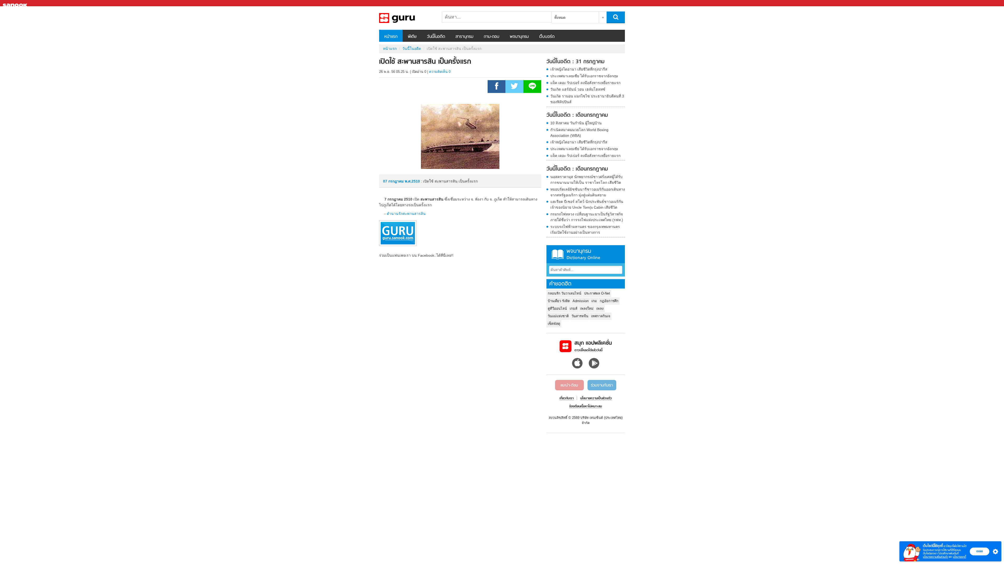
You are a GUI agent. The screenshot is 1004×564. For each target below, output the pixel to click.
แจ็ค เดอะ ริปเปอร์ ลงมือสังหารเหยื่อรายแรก (585, 83)
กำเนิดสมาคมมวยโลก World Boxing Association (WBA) (579, 133)
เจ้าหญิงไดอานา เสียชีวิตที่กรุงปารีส (578, 69)
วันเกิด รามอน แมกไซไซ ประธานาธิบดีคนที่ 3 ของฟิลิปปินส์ (587, 99)
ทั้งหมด (560, 17)
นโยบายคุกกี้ (959, 556)
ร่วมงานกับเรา (602, 385)
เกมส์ (573, 308)
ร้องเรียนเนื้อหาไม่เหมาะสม (585, 406)
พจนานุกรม (519, 36)
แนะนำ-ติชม (569, 385)
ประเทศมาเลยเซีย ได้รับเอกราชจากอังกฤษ (584, 76)
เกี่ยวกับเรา (567, 398)
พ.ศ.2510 (412, 181)
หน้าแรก (390, 36)
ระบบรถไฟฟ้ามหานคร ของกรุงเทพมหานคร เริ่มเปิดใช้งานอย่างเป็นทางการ (585, 229)
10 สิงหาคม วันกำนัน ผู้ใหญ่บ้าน (576, 123)
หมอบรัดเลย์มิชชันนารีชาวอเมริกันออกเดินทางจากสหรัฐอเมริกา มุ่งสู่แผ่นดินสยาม (587, 192)
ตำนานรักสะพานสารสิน (406, 214)
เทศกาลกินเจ (600, 316)
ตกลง (979, 551)
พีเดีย (412, 36)
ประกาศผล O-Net (597, 293)
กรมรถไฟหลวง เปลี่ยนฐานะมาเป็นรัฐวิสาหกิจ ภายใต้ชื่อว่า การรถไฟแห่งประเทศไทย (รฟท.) (586, 217)
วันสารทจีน (580, 316)
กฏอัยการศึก (609, 301)
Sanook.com (16, 3)
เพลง (599, 308)
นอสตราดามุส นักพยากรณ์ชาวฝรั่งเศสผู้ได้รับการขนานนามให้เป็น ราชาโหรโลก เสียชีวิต (586, 180)
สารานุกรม (464, 36)
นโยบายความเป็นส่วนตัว (935, 556)
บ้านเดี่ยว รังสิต (559, 301)
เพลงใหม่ (587, 308)
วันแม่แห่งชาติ (558, 316)
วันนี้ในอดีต (436, 36)
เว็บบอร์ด (547, 36)
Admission (581, 301)
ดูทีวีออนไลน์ (557, 308)
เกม (594, 301)
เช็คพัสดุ (554, 324)
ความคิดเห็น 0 (439, 72)
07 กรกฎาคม (394, 181)
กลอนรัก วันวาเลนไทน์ (564, 293)
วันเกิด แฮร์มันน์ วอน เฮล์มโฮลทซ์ (577, 89)
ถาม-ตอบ (491, 36)
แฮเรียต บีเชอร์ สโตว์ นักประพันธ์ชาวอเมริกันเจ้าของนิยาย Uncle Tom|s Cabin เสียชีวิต (586, 204)
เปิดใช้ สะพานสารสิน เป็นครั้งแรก (406, 18)
